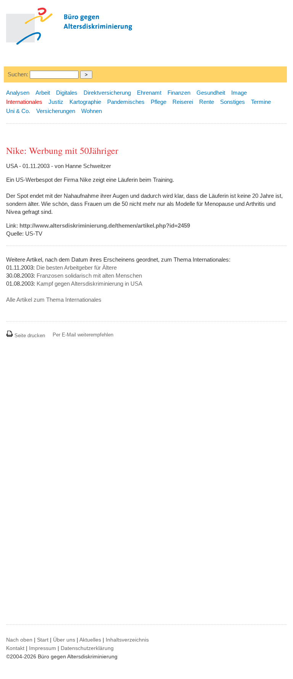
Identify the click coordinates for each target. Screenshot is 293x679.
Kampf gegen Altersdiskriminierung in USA (89, 283)
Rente (206, 102)
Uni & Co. (18, 111)
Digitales (66, 92)
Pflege (158, 102)
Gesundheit (210, 92)
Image (239, 92)
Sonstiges (232, 102)
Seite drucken (29, 335)
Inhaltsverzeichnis (127, 640)
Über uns (64, 640)
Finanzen (178, 92)
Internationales (24, 102)
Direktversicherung (107, 92)
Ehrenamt (149, 92)
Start (42, 640)
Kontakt (15, 648)
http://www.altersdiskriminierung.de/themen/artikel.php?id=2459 (104, 225)
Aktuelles (90, 640)
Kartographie (85, 102)
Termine (261, 102)
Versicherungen (55, 111)
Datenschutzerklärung (87, 648)
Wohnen (91, 111)
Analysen (17, 92)
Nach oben (19, 640)
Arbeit (42, 92)
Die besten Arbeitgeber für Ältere (76, 267)
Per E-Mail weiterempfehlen (83, 335)
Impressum (42, 648)
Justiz (55, 102)
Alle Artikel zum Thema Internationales (53, 299)
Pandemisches (126, 102)
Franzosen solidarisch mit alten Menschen (89, 275)
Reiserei (182, 102)
